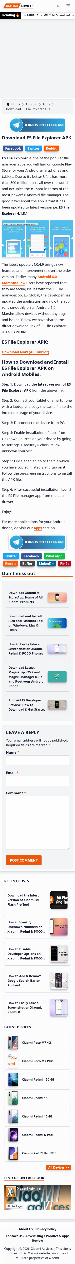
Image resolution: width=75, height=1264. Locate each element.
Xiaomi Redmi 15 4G (37, 1116)
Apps (38, 528)
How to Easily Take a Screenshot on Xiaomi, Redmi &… (25, 1007)
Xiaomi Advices (42, 1249)
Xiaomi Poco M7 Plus (37, 1061)
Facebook (31, 556)
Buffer (27, 563)
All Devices (56, 1167)
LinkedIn (46, 563)
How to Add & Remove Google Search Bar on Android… (24, 980)
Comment (16, 793)
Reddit (10, 563)
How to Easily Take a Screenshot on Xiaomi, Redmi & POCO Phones (25, 649)
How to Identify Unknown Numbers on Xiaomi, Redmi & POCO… (26, 927)
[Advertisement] (37, 58)
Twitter (11, 556)
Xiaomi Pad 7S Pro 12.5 (39, 1153)
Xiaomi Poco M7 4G (36, 1043)
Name (12, 752)
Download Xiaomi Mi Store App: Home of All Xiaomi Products (25, 597)
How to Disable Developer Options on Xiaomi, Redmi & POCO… (26, 953)
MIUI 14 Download (56, 15)
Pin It (64, 563)
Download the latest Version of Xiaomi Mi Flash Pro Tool (23, 900)
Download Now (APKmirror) (25, 352)
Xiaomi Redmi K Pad (37, 1135)
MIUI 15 (32, 15)
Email (12, 772)
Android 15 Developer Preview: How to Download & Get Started (27, 705)
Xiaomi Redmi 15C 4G (38, 1079)
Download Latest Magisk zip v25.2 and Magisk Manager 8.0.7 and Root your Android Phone (25, 677)
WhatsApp (54, 556)
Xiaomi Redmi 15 (35, 1098)
